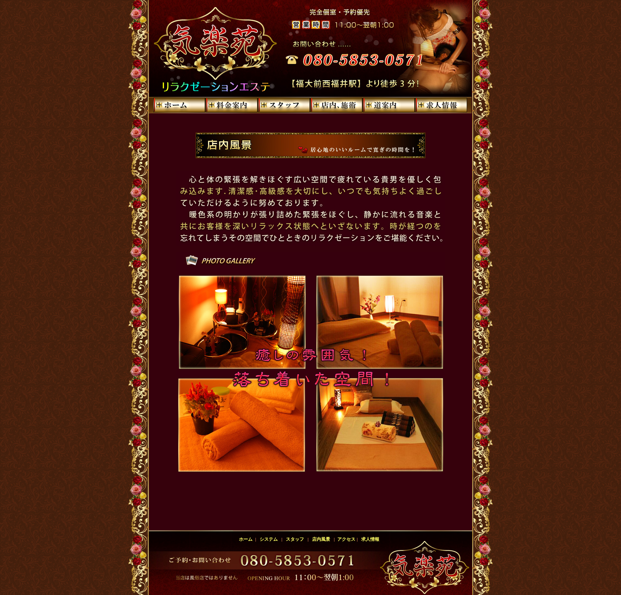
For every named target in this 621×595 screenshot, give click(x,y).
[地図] (389, 105)
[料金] (231, 105)
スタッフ (295, 539)
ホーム (247, 539)
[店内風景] (336, 105)
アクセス (346, 539)
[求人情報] (441, 105)
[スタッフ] (284, 105)
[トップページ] (179, 105)
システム (268, 539)
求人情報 (370, 539)
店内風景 (321, 539)
